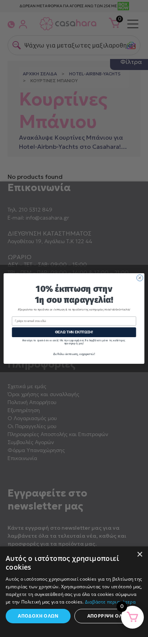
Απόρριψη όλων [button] (108, 616)
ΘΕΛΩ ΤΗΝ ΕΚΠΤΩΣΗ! (74, 332)
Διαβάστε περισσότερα (110, 602)
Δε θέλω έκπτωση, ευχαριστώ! (74, 353)
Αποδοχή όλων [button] (38, 616)
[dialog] (74, 591)
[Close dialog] (140, 278)
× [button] (139, 554)
